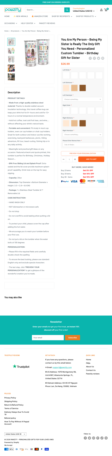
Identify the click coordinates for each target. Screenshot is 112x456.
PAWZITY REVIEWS (47, 23)
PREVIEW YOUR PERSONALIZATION (83, 153)
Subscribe (72, 338)
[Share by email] (102, 58)
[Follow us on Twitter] (89, 438)
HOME (7, 16)
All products (15, 31)
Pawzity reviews (93, 374)
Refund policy (10, 418)
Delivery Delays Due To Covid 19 (16, 413)
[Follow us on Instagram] (93, 438)
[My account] (101, 10)
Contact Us (91, 370)
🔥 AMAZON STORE (40, 16)
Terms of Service (11, 408)
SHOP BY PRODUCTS (85, 16)
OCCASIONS (9, 23)
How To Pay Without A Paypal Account (16, 422)
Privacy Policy (10, 398)
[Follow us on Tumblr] (106, 438)
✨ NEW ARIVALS (20, 16)
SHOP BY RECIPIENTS (61, 16)
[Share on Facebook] (90, 58)
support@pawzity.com (62, 367)
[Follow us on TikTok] (101, 438)
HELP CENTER (27, 23)
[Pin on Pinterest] (94, 58)
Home (6, 31)
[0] (105, 10)
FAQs (88, 363)
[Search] (67, 9)
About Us (90, 366)
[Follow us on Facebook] (85, 438)
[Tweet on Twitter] (98, 58)
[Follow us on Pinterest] (97, 438)
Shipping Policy (10, 401)
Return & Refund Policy (13, 405)
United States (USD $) (13, 434)
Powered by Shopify (11, 442)
